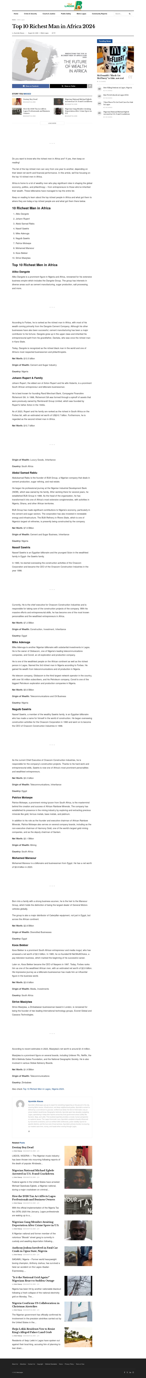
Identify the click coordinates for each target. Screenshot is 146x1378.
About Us (15, 1364)
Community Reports (99, 13)
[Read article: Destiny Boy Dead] (17, 101)
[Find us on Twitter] (127, 1372)
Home (16, 13)
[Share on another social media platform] (90, 86)
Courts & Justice (49, 13)
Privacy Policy (69, 1364)
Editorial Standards (51, 1364)
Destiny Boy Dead (30, 99)
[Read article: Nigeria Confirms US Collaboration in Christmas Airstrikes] (78, 1311)
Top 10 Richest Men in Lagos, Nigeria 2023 (43, 1088)
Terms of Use (80, 1364)
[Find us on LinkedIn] (130, 1372)
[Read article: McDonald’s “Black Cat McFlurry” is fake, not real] (115, 59)
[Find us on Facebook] (124, 1372)
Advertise (23, 1364)
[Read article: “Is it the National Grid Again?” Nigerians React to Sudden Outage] (78, 1286)
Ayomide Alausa (19, 33)
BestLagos (20, 1372)
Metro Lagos (81, 13)
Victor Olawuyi (18, 1151)
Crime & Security (30, 13)
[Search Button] (130, 14)
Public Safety (66, 13)
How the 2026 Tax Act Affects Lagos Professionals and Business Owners (36, 111)
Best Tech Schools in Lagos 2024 (115, 95)
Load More (52, 123)
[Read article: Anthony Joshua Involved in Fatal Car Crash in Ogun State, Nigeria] (78, 1256)
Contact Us (31, 1364)
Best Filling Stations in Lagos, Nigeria (117, 88)
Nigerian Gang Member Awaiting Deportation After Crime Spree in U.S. (78, 111)
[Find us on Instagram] (133, 1372)
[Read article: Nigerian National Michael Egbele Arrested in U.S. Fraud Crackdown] (58, 101)
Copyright (40, 1364)
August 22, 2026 (33, 33)
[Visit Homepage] (73, 5)
